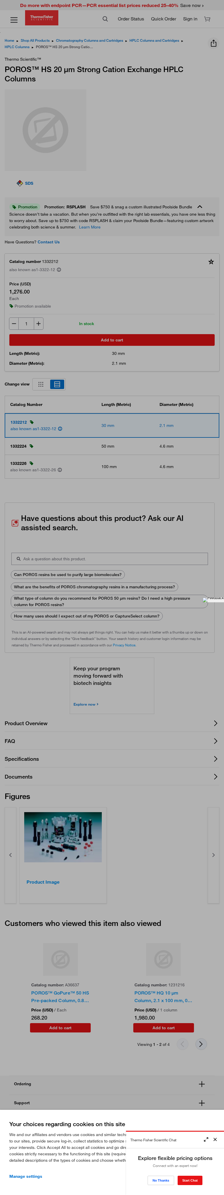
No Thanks (161, 1180)
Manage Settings (25, 1176)
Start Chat (190, 1180)
